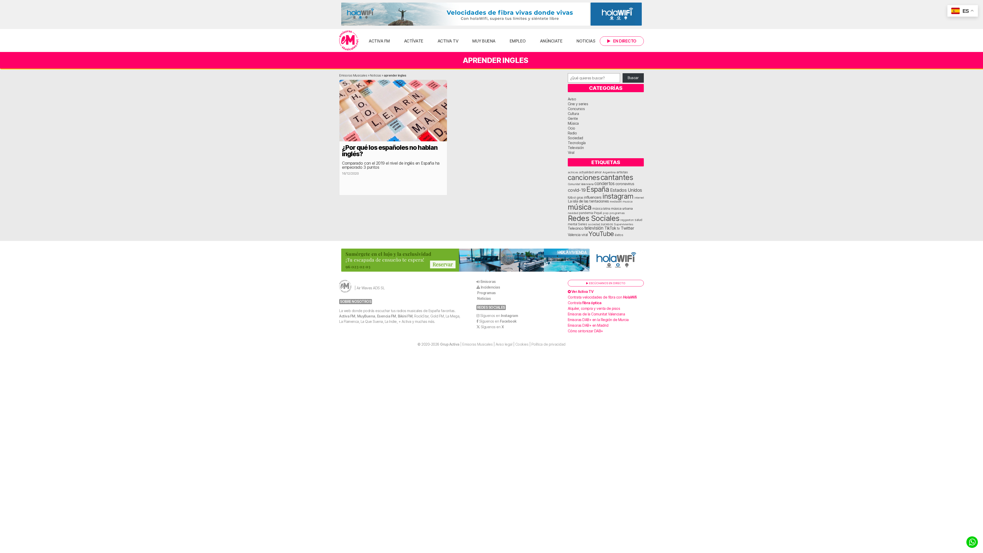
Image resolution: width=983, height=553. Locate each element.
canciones (584, 177)
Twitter (627, 228)
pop (606, 213)
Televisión (576, 147)
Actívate (413, 41)
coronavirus (624, 184)
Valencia (574, 235)
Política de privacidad (548, 344)
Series (582, 224)
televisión (594, 228)
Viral (571, 152)
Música (573, 123)
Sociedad (575, 138)
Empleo (518, 41)
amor (598, 172)
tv (618, 228)
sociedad (594, 224)
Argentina (609, 172)
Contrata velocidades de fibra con (602, 297)
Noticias (585, 41)
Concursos (576, 109)
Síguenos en (499, 315)
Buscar (633, 78)
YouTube (601, 234)
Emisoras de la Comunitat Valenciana (596, 314)
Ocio (571, 128)
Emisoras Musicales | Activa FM (348, 40)
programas (617, 213)
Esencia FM (386, 316)
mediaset (616, 201)
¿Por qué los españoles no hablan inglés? (389, 151)
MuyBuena (366, 316)
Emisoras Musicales (353, 75)
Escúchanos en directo (606, 283)
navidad (573, 213)
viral (584, 235)
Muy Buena (484, 41)
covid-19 (577, 190)
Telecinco (576, 228)
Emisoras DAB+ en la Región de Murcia (598, 319)
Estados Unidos (626, 190)
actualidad (586, 172)
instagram (618, 196)
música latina (601, 208)
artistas (622, 172)
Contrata (585, 303)
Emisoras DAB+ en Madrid (588, 325)
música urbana (622, 208)
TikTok (610, 228)
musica (628, 201)
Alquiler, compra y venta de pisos (594, 308)
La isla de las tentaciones (588, 201)
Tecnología (577, 143)
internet (639, 197)
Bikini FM (405, 316)
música (580, 207)
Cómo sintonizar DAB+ (585, 331)
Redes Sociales (593, 218)
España (597, 189)
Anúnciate (551, 41)
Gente (573, 118)
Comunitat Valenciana (581, 184)
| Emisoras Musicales (466, 344)
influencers (593, 197)
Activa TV (447, 41)
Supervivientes (623, 224)
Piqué (598, 213)
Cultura (573, 113)
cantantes (617, 177)
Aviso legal (504, 344)
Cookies (522, 344)
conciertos (604, 183)
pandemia (586, 213)
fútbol (572, 197)
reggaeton (627, 220)
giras (579, 197)
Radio (572, 133)
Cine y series (578, 104)
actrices (573, 172)
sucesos (607, 224)
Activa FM (379, 41)
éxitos (619, 235)
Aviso (572, 99)
